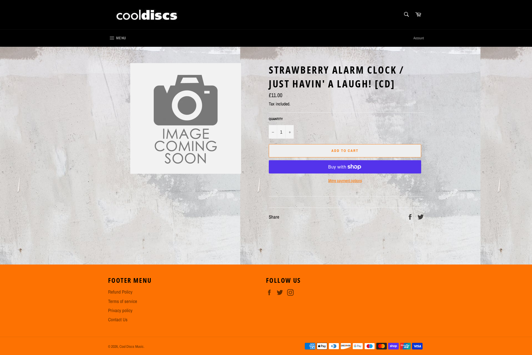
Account (418, 38)
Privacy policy (120, 310)
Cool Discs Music (131, 346)
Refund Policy (120, 292)
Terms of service (122, 301)
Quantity (276, 119)
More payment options (345, 180)
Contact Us (117, 319)
